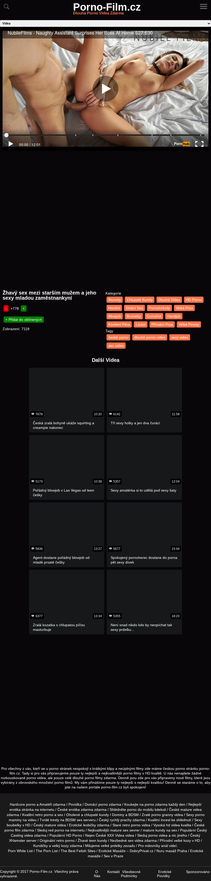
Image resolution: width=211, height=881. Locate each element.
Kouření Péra (119, 324)
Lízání (141, 324)
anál (164, 846)
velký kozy (60, 846)
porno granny (162, 815)
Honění (114, 308)
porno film (12, 830)
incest (165, 820)
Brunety (114, 300)
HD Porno (194, 300)
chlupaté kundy (96, 815)
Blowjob (114, 316)
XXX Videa (115, 835)
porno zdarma (156, 804)
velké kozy (182, 840)
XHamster (17, 840)
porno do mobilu (140, 809)
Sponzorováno (198, 872)
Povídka (75, 804)
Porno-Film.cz (107, 10)
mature (186, 809)
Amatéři (45, 804)
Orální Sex (134, 308)
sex (131, 840)
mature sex (119, 830)
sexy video (179, 337)
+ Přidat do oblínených (23, 319)
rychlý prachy (120, 820)
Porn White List (20, 851)
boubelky (14, 825)
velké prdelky (111, 846)
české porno (118, 337)
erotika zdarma (81, 809)
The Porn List (47, 851)
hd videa (173, 825)
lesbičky (89, 825)
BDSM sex (73, 820)
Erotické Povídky (164, 874)
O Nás (97, 874)
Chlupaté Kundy (140, 300)
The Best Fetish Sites (78, 851)
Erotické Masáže (112, 851)
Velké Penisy (189, 324)
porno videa (158, 835)
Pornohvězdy (159, 308)
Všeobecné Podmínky (130, 874)
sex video (116, 346)
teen (92, 840)
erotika (15, 809)
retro (60, 840)
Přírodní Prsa (162, 324)
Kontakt (113, 872)
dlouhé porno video (149, 337)
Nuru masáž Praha (171, 851)
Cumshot (154, 316)
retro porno (44, 815)
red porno (56, 830)
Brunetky (134, 316)
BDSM (133, 815)
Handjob (174, 316)
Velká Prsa (184, 308)
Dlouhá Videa (169, 300)
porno (103, 804)
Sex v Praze (113, 856)
